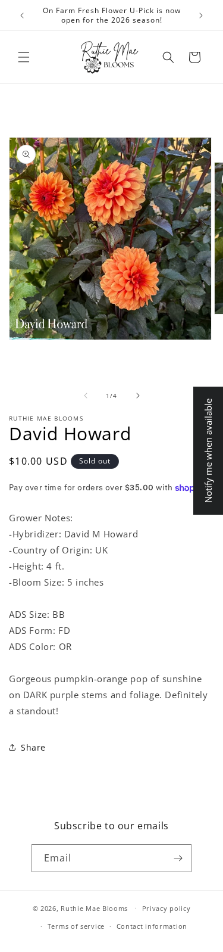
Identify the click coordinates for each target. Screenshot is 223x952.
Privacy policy (166, 908)
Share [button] (33, 747)
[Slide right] (138, 395)
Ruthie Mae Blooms (94, 907)
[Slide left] (86, 395)
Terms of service (76, 926)
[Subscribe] (178, 858)
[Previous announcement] (22, 15)
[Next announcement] (201, 15)
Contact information (152, 926)
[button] (24, 57)
